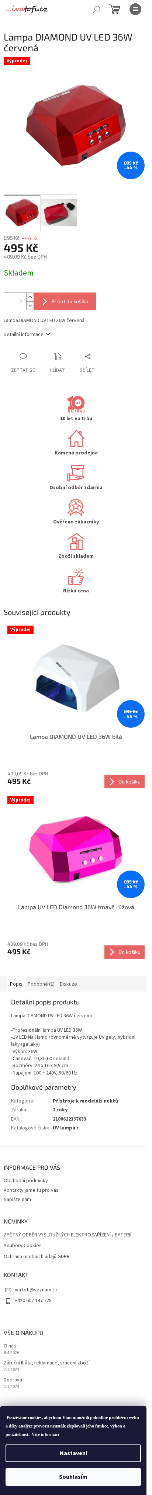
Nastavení (73, 1453)
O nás (10, 1346)
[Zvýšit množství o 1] (30, 297)
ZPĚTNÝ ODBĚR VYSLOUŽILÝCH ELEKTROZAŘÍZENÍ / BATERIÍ (67, 1235)
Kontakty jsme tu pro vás (31, 1190)
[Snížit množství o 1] (30, 305)
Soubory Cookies (23, 1245)
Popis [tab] (16, 984)
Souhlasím (73, 1477)
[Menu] (135, 9)
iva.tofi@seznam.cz (36, 1290)
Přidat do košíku (69, 301)
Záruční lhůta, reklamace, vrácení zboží (47, 1363)
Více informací (45, 1434)
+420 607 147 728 (33, 1300)
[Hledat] (96, 9)
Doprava (13, 1380)
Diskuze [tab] (68, 984)
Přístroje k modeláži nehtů (85, 1101)
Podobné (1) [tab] (41, 984)
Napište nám (17, 1199)
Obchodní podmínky (26, 1180)
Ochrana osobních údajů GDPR (37, 1256)
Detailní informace (24, 334)
